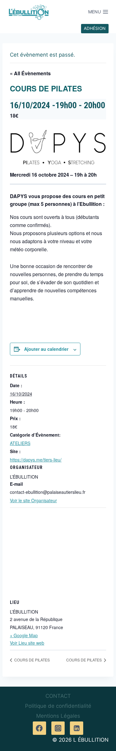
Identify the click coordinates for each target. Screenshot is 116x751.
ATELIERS (20, 443)
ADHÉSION (94, 28)
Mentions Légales (58, 716)
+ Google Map (24, 635)
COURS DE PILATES (31, 659)
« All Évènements (30, 73)
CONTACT (58, 696)
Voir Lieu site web (27, 643)
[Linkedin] (76, 728)
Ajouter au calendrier (46, 349)
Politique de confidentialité (58, 706)
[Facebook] (39, 728)
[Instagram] (58, 728)
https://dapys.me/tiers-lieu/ (36, 460)
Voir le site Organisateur (33, 500)
